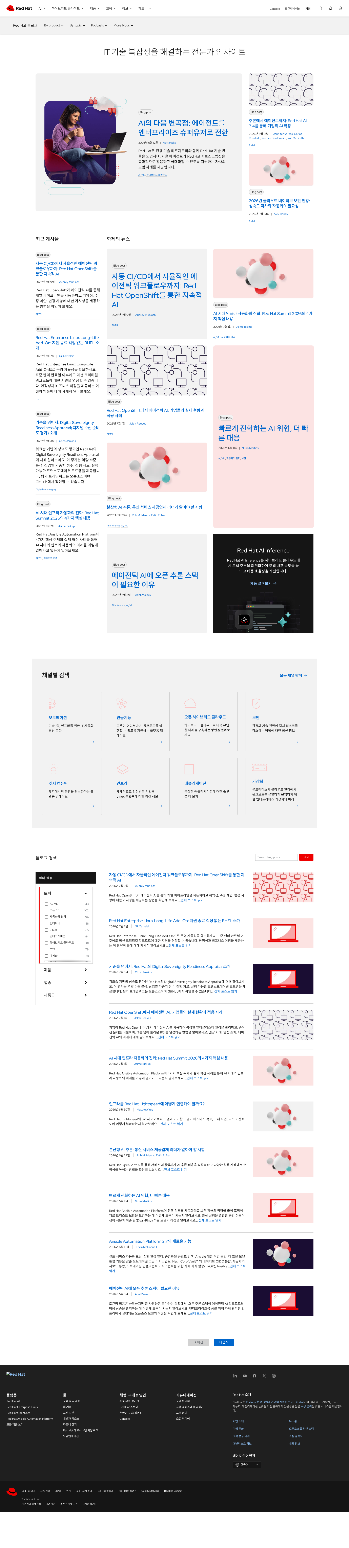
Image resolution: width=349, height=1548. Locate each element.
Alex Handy (281, 214)
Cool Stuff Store (150, 1491)
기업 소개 (238, 1421)
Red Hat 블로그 (25, 25)
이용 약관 (50, 1503)
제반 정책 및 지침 (69, 1503)
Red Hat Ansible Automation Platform (29, 1418)
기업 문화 (238, 1429)
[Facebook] (254, 1377)
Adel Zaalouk (143, 595)
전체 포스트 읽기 (192, 900)
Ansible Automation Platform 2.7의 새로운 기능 (150, 1241)
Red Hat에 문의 (84, 1491)
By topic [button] (76, 25)
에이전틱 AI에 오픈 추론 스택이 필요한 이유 (144, 1288)
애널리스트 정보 (242, 1443)
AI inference (113, 525)
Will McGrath (296, 138)
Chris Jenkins (67, 441)
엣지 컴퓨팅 (58, 783)
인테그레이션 (57, 936)
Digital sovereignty (46, 489)
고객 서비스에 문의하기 (190, 1407)
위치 (68, 1491)
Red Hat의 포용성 (127, 1491)
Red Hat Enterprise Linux (22, 1407)
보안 (244, 458)
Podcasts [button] (97, 25)
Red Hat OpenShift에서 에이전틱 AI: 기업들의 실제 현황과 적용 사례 (166, 1012)
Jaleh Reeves (137, 423)
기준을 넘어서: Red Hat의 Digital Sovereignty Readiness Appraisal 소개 (169, 966)
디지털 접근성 (89, 1503)
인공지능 (124, 717)
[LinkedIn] (235, 1377)
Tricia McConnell (146, 1247)
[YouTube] (244, 1377)
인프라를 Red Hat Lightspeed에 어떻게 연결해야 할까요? (157, 1104)
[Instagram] (273, 1377)
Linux (39, 399)
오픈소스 (55, 910)
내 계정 (67, 1407)
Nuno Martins (250, 448)
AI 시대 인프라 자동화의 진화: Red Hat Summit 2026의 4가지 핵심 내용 (168, 1058)
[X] (264, 1377)
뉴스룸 (293, 1421)
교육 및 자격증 (71, 1401)
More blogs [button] (122, 25)
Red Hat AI (13, 1401)
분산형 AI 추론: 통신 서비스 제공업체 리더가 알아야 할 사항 (157, 1149)
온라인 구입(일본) (130, 1413)
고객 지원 (68, 1413)
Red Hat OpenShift (18, 1413)
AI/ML (141, 175)
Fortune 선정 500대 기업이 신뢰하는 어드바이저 (275, 1402)
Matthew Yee (145, 1109)
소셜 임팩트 (296, 1436)
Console (275, 8)
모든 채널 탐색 (291, 675)
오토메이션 (58, 717)
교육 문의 (181, 1413)
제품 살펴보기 (261, 583)
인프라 (122, 783)
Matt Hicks (169, 142)
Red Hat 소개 (28, 1491)
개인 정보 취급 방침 (31, 1503)
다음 (222, 1342)
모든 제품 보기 (14, 1424)
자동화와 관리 (51, 558)
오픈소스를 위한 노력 (301, 1429)
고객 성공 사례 (241, 1436)
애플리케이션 (195, 783)
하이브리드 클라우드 (156, 175)
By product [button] (52, 25)
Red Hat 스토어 (129, 1407)
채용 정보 (294, 1443)
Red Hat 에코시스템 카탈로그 (80, 1430)
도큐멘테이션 (293, 8)
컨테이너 (55, 923)
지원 (308, 8)
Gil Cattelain (66, 356)
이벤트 (58, 1491)
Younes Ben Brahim (274, 138)
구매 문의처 (183, 1401)
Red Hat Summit (173, 1491)
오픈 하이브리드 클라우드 (205, 717)
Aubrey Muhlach (69, 282)
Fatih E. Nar (158, 515)
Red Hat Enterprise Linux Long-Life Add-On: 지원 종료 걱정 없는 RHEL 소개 (174, 920)
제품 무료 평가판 (129, 1401)
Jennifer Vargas (283, 134)
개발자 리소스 (71, 1418)
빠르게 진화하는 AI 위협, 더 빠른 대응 (139, 1195)
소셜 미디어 (183, 1418)
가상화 (257, 781)
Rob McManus (141, 515)
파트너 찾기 (70, 1424)
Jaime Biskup (66, 526)
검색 (306, 857)
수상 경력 (306, 1406)
